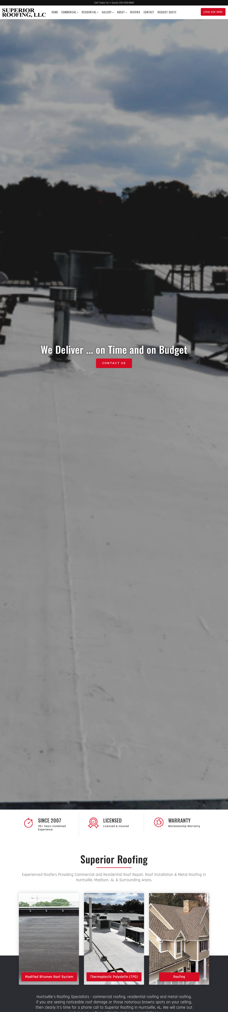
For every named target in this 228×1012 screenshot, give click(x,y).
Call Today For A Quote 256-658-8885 (114, 2)
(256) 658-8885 (213, 11)
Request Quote (167, 12)
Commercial (68, 12)
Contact (149, 12)
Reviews (135, 12)
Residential (89, 12)
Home (55, 12)
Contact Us (114, 363)
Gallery (107, 12)
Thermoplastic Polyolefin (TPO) (114, 977)
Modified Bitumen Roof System (49, 977)
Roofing (179, 977)
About (121, 12)
